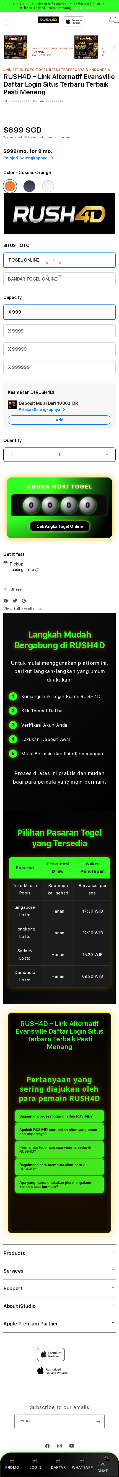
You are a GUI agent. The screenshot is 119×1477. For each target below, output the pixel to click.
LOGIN (35, 1467)
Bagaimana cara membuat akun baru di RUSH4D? (53, 1167)
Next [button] (114, 6)
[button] (6, 22)
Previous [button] (5, 6)
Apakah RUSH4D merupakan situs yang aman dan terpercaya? (58, 1132)
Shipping (31, 137)
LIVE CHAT (102, 1467)
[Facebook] (7, 602)
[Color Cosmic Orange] (10, 186)
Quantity (12, 440)
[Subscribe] (98, 1421)
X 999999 (19, 367)
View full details (19, 609)
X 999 (14, 312)
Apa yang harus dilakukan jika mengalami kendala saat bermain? (55, 1184)
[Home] (48, 20)
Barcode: (39, 101)
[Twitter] (16, 602)
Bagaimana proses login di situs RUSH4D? (56, 1116)
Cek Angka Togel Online (60, 526)
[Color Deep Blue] (29, 186)
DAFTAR (58, 1467)
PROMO (12, 1467)
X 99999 (17, 349)
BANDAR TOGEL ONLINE (32, 279)
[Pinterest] (25, 602)
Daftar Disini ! (84, 8)
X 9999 (16, 331)
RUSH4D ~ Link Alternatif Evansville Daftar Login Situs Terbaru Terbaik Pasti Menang (57, 6)
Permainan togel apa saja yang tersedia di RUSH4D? (55, 1149)
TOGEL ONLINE (23, 260)
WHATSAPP (82, 1467)
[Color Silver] (48, 186)
